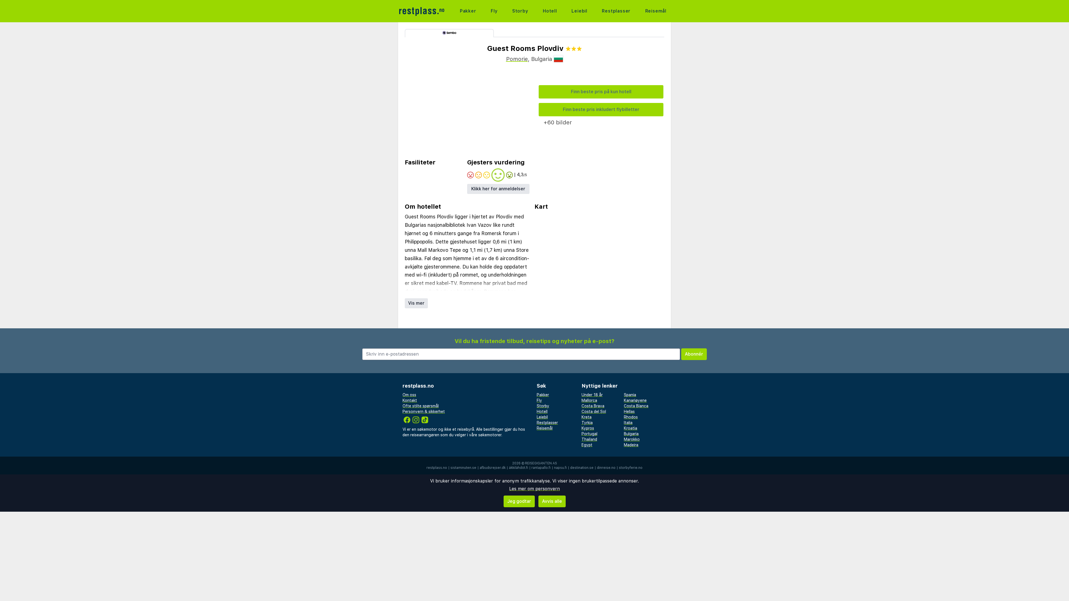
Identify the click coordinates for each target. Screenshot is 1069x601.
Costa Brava (593, 406)
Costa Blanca (636, 406)
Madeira (631, 445)
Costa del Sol (594, 411)
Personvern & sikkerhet (424, 411)
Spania (630, 395)
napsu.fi (560, 468)
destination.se (582, 468)
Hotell (550, 11)
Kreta (587, 417)
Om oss (409, 395)
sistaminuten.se (463, 468)
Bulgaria (631, 434)
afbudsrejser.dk (493, 468)
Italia (628, 422)
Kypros (588, 428)
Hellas (629, 411)
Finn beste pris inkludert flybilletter (601, 109)
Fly (494, 11)
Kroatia (630, 428)
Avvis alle (552, 501)
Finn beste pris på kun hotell (601, 91)
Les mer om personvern (534, 488)
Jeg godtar (519, 501)
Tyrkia (587, 422)
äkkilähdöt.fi (518, 468)
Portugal (589, 434)
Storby (520, 11)
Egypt (587, 445)
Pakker (468, 11)
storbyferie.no (631, 468)
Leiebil (579, 11)
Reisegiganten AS (541, 463)
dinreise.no (606, 468)
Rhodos (631, 417)
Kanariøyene (635, 400)
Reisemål (655, 11)
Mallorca (589, 400)
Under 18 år (592, 395)
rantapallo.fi (541, 468)
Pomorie (517, 59)
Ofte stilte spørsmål (421, 406)
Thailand (589, 439)
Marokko (632, 439)
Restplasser (616, 11)
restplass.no (436, 468)
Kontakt (410, 400)
